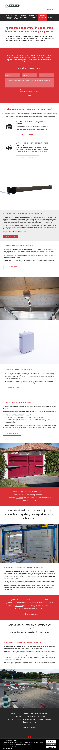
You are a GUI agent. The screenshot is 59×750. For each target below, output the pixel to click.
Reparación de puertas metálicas (9, 17)
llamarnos (27, 500)
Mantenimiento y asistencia (33, 16)
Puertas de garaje (16, 17)
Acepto (22, 90)
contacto (19, 498)
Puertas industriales (23, 16)
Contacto (51, 17)
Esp (51, 1)
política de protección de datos (32, 90)
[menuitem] (9, 17)
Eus (53, 1)
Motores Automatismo (42, 16)
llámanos (11, 113)
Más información (7, 748)
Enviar (29, 95)
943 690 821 (50, 9)
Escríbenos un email (27, 135)
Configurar (50, 744)
